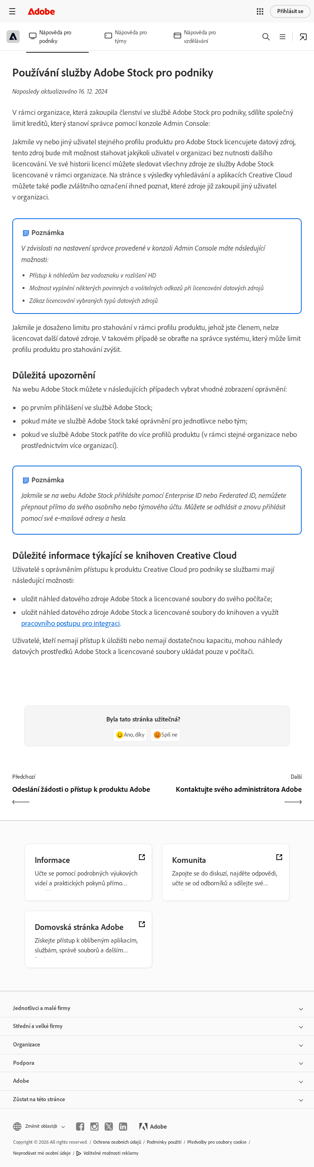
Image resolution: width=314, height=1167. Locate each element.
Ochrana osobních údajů (117, 1142)
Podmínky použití (164, 1142)
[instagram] (94, 1126)
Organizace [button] (26, 1044)
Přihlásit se (290, 11)
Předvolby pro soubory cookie (217, 1142)
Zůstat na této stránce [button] (39, 1099)
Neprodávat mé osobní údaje (42, 1153)
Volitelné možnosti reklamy (111, 1153)
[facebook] (80, 1126)
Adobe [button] (21, 1080)
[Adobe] (41, 11)
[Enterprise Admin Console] (303, 37)
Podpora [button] (23, 1062)
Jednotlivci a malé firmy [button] (41, 1008)
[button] (260, 11)
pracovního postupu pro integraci (70, 623)
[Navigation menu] (12, 11)
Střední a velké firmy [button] (38, 1026)
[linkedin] (123, 1126)
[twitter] (109, 1126)
